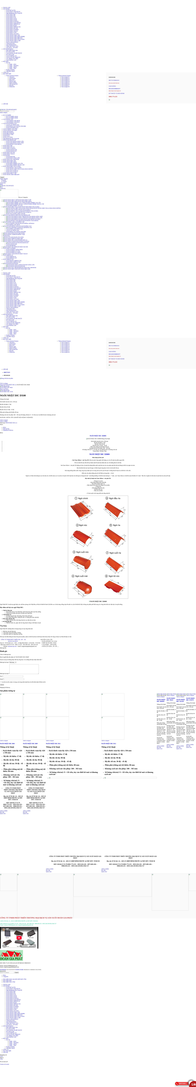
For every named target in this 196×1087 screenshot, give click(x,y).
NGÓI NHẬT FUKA (11, 18)
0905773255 (7, 372)
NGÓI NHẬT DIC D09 (30, 743)
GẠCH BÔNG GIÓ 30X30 (13, 120)
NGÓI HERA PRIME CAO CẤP (14, 163)
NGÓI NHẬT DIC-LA (9, 147)
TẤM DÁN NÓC (10, 43)
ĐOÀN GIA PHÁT (13, 641)
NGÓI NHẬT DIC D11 (53, 743)
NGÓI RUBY (6, 155)
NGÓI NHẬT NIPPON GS (13, 24)
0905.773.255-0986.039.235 (114, 80)
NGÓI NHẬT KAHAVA (12, 21)
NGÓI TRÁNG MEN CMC (13, 35)
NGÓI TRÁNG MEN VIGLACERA (15, 39)
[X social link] (4, 4)
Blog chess (11, 79)
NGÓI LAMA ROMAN (12, 42)
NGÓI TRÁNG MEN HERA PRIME (15, 36)
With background (13, 84)
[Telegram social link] (9, 4)
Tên (1, 676)
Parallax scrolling (10, 69)
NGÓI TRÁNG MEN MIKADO (14, 38)
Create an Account (4, 1064)
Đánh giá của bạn (4, 662)
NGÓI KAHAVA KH (11, 149)
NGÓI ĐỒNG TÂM (8, 134)
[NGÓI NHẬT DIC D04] (11, 716)
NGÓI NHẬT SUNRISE (12, 29)
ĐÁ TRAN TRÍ (10, 54)
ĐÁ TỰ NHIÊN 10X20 (12, 116)
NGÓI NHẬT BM (10, 14)
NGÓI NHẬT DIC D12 (108, 743)
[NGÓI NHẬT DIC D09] (34, 716)
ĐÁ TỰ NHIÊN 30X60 (12, 118)
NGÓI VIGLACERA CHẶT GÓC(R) (15, 213)
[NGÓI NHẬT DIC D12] (112, 716)
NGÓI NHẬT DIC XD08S (98, 436)
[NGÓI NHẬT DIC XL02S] (181, 694)
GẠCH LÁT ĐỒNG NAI (12, 124)
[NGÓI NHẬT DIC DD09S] (161, 694)
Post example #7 (65, 85)
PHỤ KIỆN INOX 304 (12, 50)
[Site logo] (8, 109)
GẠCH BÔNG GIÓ (11, 60)
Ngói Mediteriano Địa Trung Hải (14, 13)
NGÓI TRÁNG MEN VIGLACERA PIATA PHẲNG (19, 169)
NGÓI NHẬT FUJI (11, 17)
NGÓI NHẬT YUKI (11, 32)
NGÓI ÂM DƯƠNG (8, 131)
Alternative (12, 77)
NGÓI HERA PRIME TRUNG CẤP (15, 165)
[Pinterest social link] (6, 4)
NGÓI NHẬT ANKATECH (13, 11)
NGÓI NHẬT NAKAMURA (13, 22)
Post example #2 (65, 78)
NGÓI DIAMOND (11, 245)
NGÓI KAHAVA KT (11, 151)
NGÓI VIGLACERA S (12, 171)
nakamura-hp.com (12, 646)
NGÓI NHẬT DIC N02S (6, 387)
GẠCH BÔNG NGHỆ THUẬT (14, 53)
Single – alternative (13, 65)
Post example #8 (65, 86)
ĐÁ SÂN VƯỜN (10, 51)
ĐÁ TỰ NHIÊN (7, 115)
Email (2, 679)
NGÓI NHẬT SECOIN (12, 28)
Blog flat (11, 85)
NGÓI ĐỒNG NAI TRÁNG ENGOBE (16, 126)
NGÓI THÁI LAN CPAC (12, 33)
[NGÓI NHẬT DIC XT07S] (191, 694)
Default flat (12, 86)
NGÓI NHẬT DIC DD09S (161, 700)
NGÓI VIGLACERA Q (12, 170)
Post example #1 (65, 77)
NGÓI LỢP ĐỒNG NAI (12, 127)
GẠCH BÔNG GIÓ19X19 (13, 122)
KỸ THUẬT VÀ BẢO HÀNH (116, 93)
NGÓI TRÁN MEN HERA (10, 162)
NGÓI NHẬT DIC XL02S (180, 700)
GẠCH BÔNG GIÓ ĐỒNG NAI (14, 229)
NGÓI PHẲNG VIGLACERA (14, 167)
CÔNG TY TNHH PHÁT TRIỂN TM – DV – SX (13, 639)
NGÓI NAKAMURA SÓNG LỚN (15, 141)
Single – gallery (13, 67)
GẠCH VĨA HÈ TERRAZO (13, 57)
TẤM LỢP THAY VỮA (12, 46)
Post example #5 (65, 82)
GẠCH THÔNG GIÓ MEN (10, 130)
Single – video (12, 68)
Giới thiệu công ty (10, 71)
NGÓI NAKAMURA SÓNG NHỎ (15, 142)
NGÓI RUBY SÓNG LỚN (13, 158)
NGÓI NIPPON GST (11, 258)
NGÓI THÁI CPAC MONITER (11, 159)
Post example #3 (65, 79)
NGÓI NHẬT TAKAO (12, 31)
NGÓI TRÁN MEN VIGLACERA (12, 166)
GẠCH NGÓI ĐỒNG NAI (10, 123)
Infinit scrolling (13, 82)
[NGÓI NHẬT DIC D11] (57, 716)
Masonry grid (12, 81)
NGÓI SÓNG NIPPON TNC (13, 262)
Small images (12, 78)
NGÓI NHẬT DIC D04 (7, 743)
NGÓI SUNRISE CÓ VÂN (13, 251)
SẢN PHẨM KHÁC (11, 45)
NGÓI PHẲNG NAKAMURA (14, 144)
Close (1, 1056)
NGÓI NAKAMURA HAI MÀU (32, 219)
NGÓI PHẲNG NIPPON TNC (14, 260)
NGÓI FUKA (6, 136)
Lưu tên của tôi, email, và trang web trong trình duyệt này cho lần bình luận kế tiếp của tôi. (24, 682)
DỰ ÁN (8, 62)
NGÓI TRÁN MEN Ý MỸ (10, 173)
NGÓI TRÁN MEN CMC (9, 160)
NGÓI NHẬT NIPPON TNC (13, 27)
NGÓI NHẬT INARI (11, 20)
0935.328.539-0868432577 (114, 88)
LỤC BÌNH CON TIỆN (12, 58)
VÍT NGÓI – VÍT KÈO (12, 47)
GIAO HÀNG (112, 86)
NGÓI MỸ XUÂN (11, 10)
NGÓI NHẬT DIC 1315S (6, 391)
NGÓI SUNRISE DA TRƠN (13, 252)
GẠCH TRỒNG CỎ (11, 56)
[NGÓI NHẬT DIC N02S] (171, 694)
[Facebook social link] (2, 4)
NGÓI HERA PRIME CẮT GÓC (14, 205)
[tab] (4, 427)
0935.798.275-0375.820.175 (115, 90)
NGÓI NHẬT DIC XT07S (190, 699)
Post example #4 (65, 81)
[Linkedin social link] (7, 4)
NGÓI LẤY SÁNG (8, 137)
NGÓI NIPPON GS (11, 256)
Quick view (3, 813)
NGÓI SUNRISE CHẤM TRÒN (14, 249)
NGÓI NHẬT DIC (11, 16)
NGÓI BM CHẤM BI (8, 133)
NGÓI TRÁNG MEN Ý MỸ (13, 40)
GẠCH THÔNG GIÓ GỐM (10, 129)
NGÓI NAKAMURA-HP (9, 140)
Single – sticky (12, 64)
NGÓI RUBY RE (10, 156)
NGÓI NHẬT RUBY (11, 25)
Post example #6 (65, 84)
